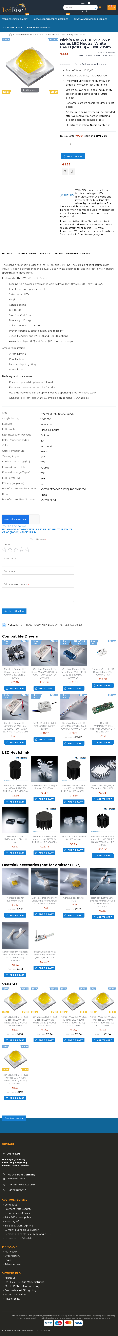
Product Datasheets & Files (72, 253)
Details (7, 253)
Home (10, 35)
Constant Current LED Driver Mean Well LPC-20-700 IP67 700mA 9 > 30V (73, 726)
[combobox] (80, 7)
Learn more (105, 1318)
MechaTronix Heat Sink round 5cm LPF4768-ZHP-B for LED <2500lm (15, 788)
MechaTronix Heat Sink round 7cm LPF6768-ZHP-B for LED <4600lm (73, 788)
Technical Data (26, 253)
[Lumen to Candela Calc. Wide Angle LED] (3, 1238)
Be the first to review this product (92, 64)
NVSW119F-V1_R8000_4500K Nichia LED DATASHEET (39, 624)
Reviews (45, 253)
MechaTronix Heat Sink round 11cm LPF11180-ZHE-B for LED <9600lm (44, 839)
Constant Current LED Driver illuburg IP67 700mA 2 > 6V (103, 672)
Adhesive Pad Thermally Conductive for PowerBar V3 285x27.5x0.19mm (44, 901)
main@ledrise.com (16, 1178)
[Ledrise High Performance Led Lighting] (14, 8)
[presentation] (9, 254)
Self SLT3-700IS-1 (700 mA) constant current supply (44, 726)
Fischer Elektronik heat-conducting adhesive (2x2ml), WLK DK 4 (44, 954)
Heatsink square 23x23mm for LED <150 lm (15, 839)
